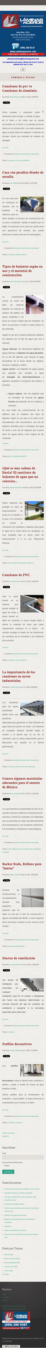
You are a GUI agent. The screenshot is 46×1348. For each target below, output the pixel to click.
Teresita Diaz (14, 687)
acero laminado (30, 766)
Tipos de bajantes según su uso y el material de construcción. (22, 270)
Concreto (19, 1122)
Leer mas (5, 147)
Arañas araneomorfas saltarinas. (15, 1230)
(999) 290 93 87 (27, 47)
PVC (17, 160)
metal (21, 160)
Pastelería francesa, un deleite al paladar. (18, 1193)
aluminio (27, 160)
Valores (4, 1300)
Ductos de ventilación (18, 958)
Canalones (11, 160)
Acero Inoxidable (12, 1263)
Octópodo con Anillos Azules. (14, 1204)
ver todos (5, 1274)
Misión (4, 1294)
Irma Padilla (13, 183)
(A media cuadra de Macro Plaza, (23, 37)
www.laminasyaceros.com (23, 51)
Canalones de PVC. (16, 574)
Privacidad (5, 1297)
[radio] (23, 1166)
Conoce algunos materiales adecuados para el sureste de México (22, 782)
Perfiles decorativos (17, 1043)
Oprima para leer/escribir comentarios (26, 154)
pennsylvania (20, 946)
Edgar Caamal (14, 875)
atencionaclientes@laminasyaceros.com (23, 59)
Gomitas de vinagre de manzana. (15, 1215)
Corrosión (5, 852)
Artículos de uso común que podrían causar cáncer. (22, 1189)
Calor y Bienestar (13, 849)
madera (18, 254)
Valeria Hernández (16, 281)
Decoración (22, 563)
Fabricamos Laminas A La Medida (23, 54)
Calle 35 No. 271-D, (23, 32)
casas (17, 660)
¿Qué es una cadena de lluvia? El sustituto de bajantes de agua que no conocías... (20, 474)
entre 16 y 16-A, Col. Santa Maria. (23, 35)
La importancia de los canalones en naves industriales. (18, 676)
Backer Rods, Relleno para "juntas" (22, 865)
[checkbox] (23, 1166)
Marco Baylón (14, 793)
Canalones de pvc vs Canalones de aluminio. (20, 88)
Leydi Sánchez (15, 581)
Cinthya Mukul (15, 1050)
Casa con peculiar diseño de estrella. (22, 174)
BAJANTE (23, 456)
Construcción (12, 563)
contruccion (20, 766)
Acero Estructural (12, 1259)
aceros (8, 1271)
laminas (24, 254)
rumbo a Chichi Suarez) (23, 39)
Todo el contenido (8, 1133)
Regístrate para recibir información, (14, 1307)
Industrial (23, 660)
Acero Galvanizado (26, 849)
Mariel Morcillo (15, 97)
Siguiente (5, 1136)
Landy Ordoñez (15, 965)
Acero (9, 456)
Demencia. (8, 1226)
